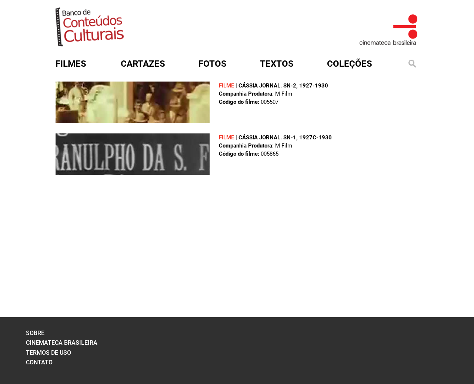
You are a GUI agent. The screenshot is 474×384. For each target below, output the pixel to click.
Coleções (349, 64)
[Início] (90, 44)
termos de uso (48, 352)
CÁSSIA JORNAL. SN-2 (267, 85)
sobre (35, 333)
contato (39, 362)
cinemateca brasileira (61, 342)
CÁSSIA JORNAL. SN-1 (267, 137)
